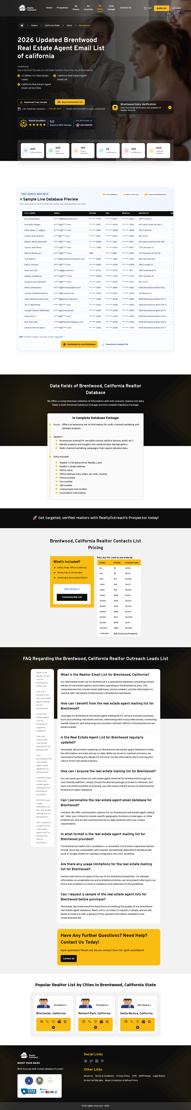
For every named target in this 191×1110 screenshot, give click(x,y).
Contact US (68, 959)
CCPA (134, 1076)
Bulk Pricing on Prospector (126, 633)
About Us (88, 1076)
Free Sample (111, 7)
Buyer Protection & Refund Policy (121, 1080)
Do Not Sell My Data (93, 1080)
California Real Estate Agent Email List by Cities (36, 86)
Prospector (62, 8)
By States (76, 7)
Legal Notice (159, 1076)
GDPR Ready (145, 1076)
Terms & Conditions (104, 1076)
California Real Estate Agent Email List (72, 78)
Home (49, 8)
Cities (69, 26)
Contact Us (125, 8)
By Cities (100, 7)
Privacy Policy (123, 1076)
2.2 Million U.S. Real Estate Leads (35, 78)
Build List (161, 8)
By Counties (88, 7)
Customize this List (72, 597)
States (34, 26)
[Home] (22, 25)
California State (52, 26)
